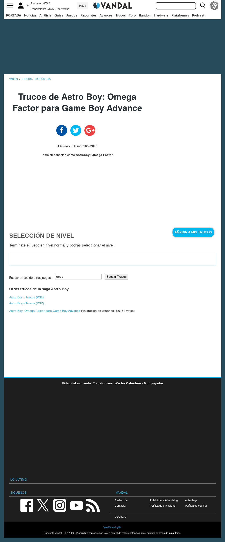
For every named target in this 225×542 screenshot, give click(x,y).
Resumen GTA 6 (40, 3)
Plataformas (180, 15)
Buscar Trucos (117, 276)
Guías (58, 15)
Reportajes (88, 15)
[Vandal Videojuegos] (112, 5)
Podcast (198, 15)
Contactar (120, 505)
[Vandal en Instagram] (60, 505)
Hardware (161, 15)
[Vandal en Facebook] (27, 505)
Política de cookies (196, 505)
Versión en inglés (112, 527)
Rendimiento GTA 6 (42, 9)
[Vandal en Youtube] (76, 505)
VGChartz (120, 516)
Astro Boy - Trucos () (26, 297)
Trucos (121, 15)
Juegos (71, 15)
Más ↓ (82, 5)
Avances (106, 15)
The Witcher (63, 9)
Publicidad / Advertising (164, 500)
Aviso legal (191, 500)
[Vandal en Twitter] (43, 505)
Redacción (121, 500)
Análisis (45, 15)
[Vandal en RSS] (93, 505)
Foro (132, 15)
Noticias (30, 15)
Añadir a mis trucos (193, 232)
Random (145, 15)
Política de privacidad (163, 505)
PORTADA (13, 15)
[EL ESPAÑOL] (214, 5)
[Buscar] (203, 5)
